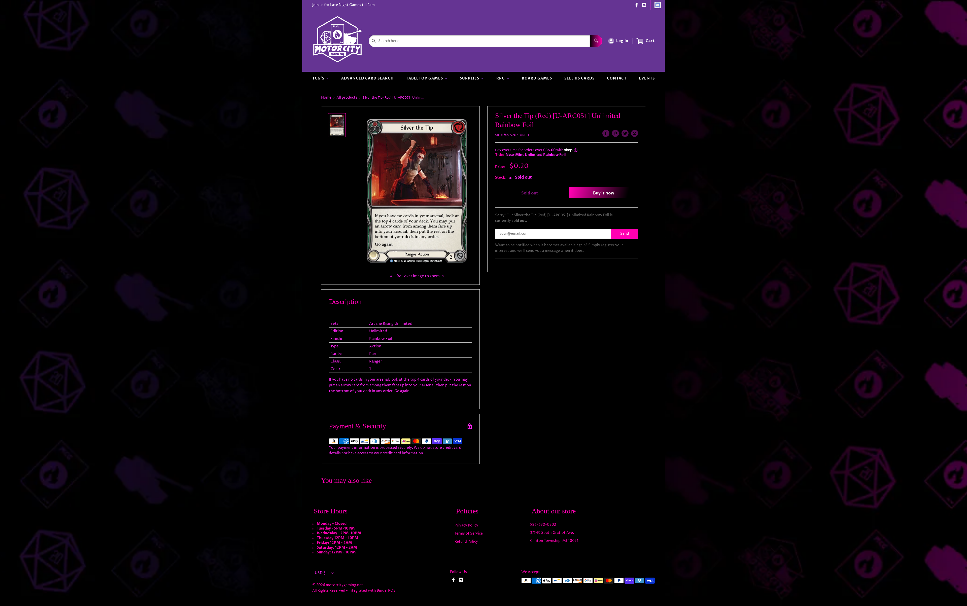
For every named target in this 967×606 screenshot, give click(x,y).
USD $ (320, 573)
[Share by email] (634, 133)
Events (647, 78)
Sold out (529, 193)
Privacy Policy (466, 525)
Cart (650, 40)
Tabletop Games (425, 78)
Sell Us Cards (579, 78)
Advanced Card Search (367, 78)
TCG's (319, 78)
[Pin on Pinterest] (615, 133)
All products (346, 97)
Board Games (537, 78)
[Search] (596, 41)
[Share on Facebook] (605, 133)
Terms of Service (469, 533)
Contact (617, 78)
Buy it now (603, 193)
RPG (501, 78)
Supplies (470, 78)
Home (326, 97)
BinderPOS (386, 590)
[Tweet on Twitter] (625, 133)
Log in (622, 40)
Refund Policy (466, 541)
